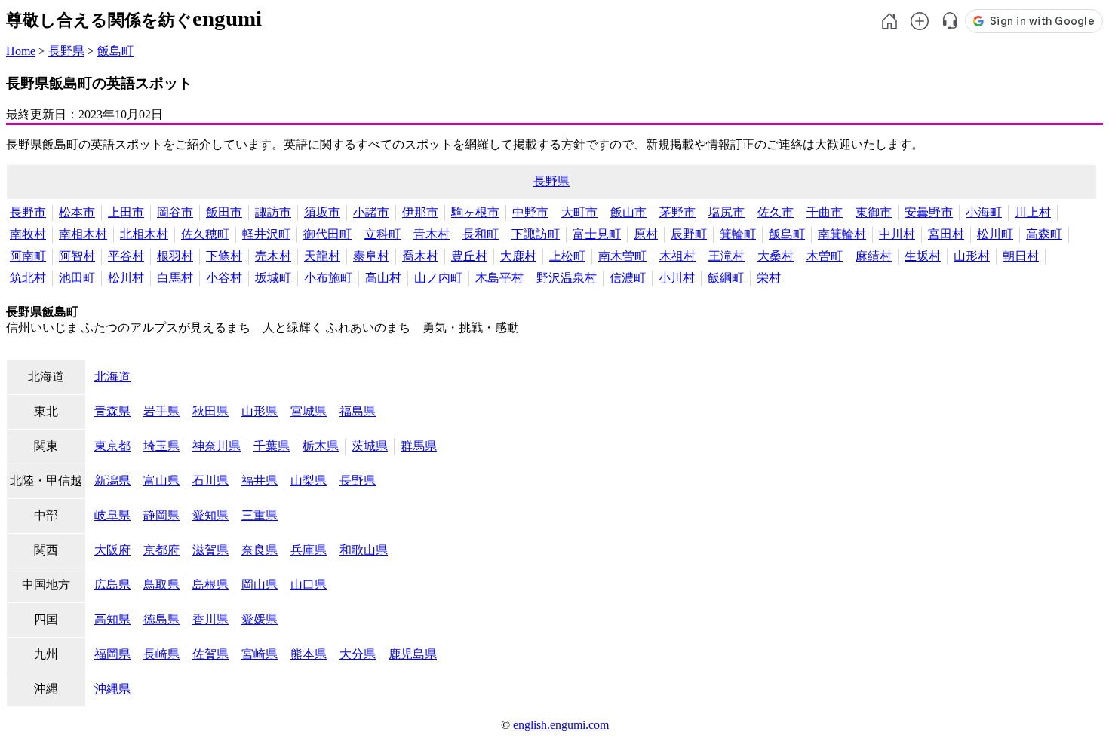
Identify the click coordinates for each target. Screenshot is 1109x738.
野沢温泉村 (566, 277)
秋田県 (210, 411)
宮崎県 (259, 654)
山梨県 (308, 480)
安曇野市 (929, 212)
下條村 (224, 256)
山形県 (259, 411)
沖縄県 (112, 688)
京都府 (161, 550)
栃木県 (321, 445)
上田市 (126, 212)
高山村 (383, 277)
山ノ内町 (438, 277)
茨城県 (370, 445)
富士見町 (597, 234)
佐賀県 (210, 654)
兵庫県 (308, 550)
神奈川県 (216, 445)
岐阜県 (112, 515)
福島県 (357, 411)
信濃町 (628, 277)
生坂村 (923, 256)
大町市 (579, 212)
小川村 (677, 277)
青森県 (112, 411)
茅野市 (677, 212)
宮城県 (308, 411)
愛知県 (210, 515)
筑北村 (28, 277)
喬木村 (420, 256)
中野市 (530, 212)
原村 (646, 234)
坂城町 (273, 277)
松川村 (126, 277)
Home (20, 50)
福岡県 (112, 654)
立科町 (382, 234)
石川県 (210, 480)
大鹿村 (518, 256)
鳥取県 (161, 584)
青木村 (431, 234)
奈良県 (259, 550)
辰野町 (689, 234)
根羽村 (175, 256)
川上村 (1033, 212)
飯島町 (115, 50)
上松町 (567, 256)
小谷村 (224, 277)
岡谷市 (175, 212)
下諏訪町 (535, 234)
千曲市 (824, 212)
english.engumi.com (561, 724)
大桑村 (775, 256)
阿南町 (28, 256)
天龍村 (322, 256)
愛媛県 (259, 619)
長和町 (480, 234)
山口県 (308, 584)
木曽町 (824, 256)
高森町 (1044, 234)
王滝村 (726, 256)
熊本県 (308, 654)
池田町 (77, 277)
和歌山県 (363, 550)
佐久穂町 (205, 234)
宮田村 (946, 234)
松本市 (77, 212)
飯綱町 (726, 277)
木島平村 (499, 277)
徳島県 (161, 619)
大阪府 (112, 550)
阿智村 (77, 256)
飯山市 (628, 212)
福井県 (259, 480)
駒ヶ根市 (475, 212)
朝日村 (1021, 256)
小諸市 (371, 212)
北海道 (112, 376)
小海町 (984, 212)
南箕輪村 (842, 234)
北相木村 (144, 234)
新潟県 (112, 480)
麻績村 (874, 256)
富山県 (161, 480)
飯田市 (224, 212)
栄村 (769, 277)
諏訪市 (273, 212)
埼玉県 (161, 445)
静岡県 (161, 515)
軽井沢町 (266, 234)
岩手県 (161, 411)
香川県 (210, 619)
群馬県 (419, 445)
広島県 (112, 584)
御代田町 (327, 234)
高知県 (112, 619)
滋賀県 (210, 550)
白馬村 (175, 277)
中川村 (897, 234)
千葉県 (271, 445)
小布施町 (328, 277)
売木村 (273, 256)
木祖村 (677, 256)
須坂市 (322, 212)
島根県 (210, 584)
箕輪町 (738, 234)
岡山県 (259, 584)
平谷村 (126, 256)
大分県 (357, 654)
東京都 (112, 445)
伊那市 (420, 212)
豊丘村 (469, 256)
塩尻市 (726, 212)
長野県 (66, 50)
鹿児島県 (413, 654)
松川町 (995, 234)
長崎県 (161, 654)
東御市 (874, 212)
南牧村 (28, 234)
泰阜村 (371, 256)
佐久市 (775, 212)
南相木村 (83, 234)
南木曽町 (622, 256)
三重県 (259, 515)
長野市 (28, 212)
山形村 (972, 256)
